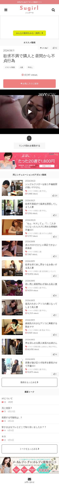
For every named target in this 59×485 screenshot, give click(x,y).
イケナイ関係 (10, 67)
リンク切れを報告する (29, 145)
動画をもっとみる (29, 382)
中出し (30, 67)
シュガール (29, 10)
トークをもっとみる (29, 449)
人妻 (21, 67)
